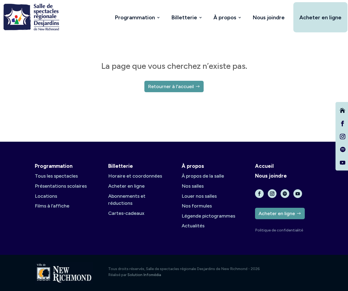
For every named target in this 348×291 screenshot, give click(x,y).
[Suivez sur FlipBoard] (342, 110)
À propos (224, 17)
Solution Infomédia (144, 275)
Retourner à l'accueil (171, 86)
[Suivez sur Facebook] (342, 123)
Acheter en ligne (320, 17)
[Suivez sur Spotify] (342, 149)
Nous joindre (269, 17)
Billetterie (184, 17)
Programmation (135, 17)
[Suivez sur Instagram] (342, 136)
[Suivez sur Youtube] (342, 162)
